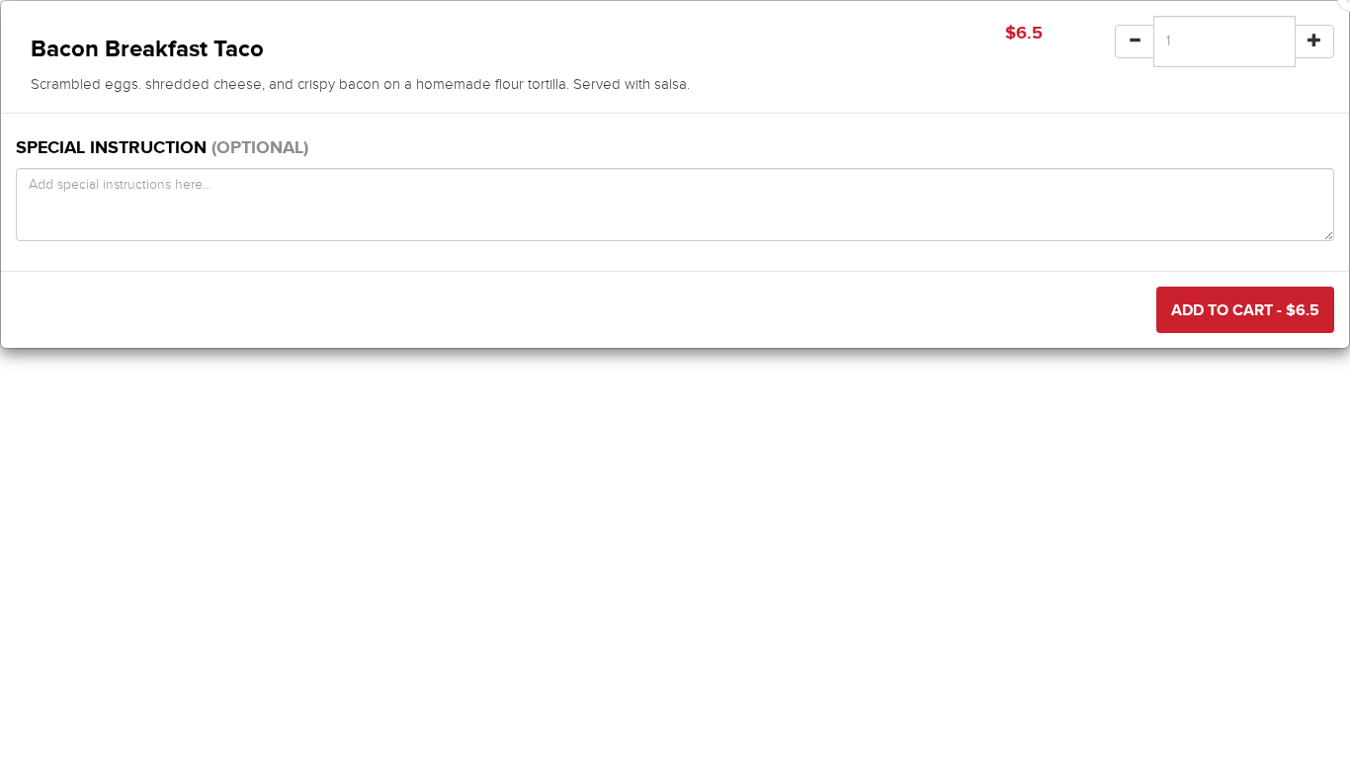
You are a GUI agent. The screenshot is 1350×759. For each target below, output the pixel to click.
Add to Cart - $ (1245, 309)
